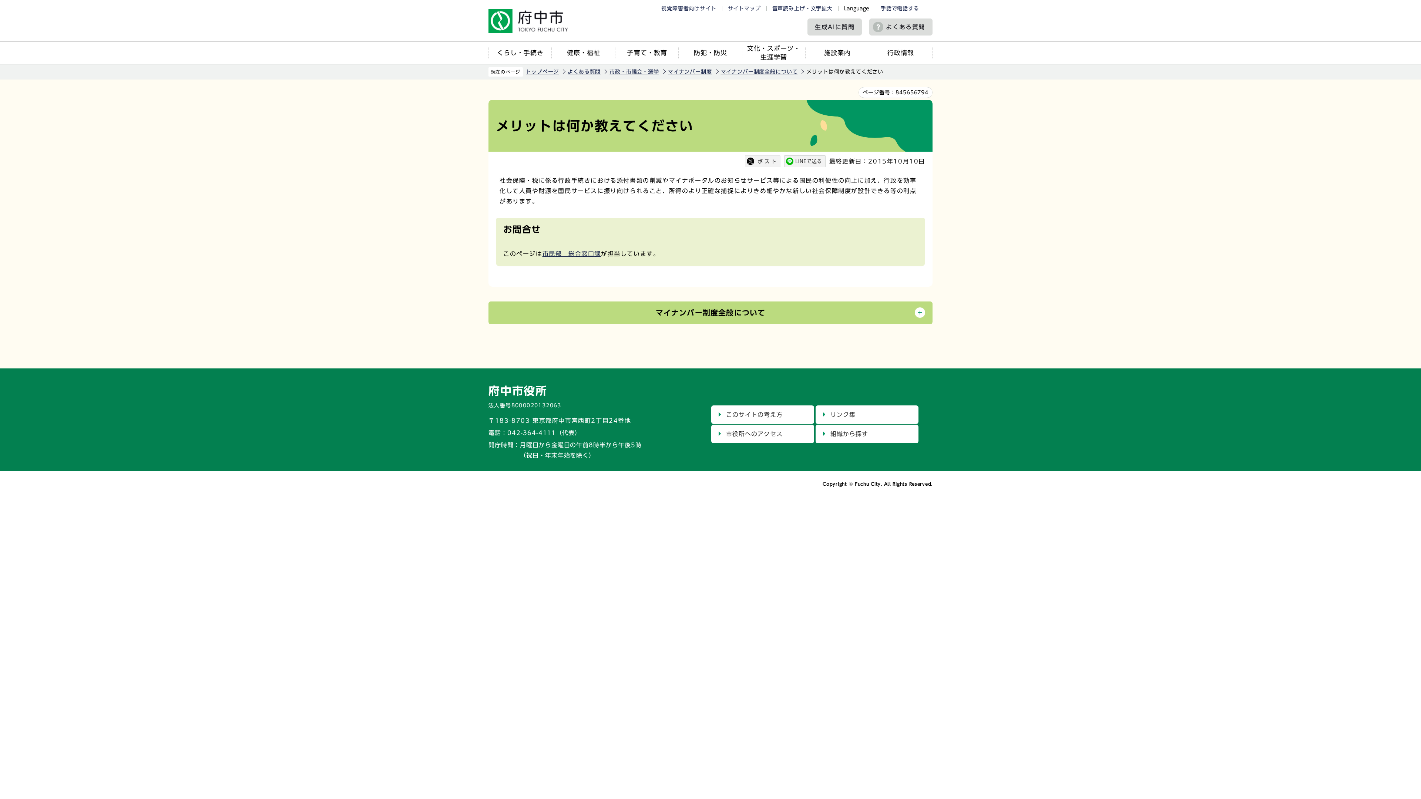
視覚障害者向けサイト (688, 8)
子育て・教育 (647, 53)
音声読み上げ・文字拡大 (802, 8)
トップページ (542, 71)
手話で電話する (900, 8)
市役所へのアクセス (754, 434)
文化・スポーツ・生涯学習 (773, 52)
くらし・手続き (520, 53)
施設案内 (837, 53)
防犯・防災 (710, 53)
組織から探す (849, 434)
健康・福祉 (583, 53)
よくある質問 (905, 27)
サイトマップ (744, 8)
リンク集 (843, 415)
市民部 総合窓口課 (571, 254)
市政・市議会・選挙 (634, 71)
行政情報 (900, 53)
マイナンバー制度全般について (759, 71)
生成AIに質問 (834, 27)
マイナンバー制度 (690, 71)
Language (856, 8)
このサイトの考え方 (754, 415)
